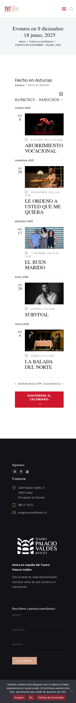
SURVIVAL (37, 314)
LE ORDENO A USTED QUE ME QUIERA (43, 206)
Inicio (22, 41)
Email (16, 615)
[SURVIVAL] (44, 293)
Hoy (39, 383)
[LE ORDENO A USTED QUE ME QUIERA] (44, 177)
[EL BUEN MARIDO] (44, 238)
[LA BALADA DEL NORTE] (44, 340)
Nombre (18, 630)
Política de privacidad (50, 697)
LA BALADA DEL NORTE (39, 364)
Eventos (20, 85)
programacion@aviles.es (32, 512)
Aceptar (19, 697)
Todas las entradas (41, 41)
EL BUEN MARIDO (35, 264)
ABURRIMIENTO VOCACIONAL (44, 148)
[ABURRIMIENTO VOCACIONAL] (44, 124)
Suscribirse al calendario (39, 397)
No (31, 697)
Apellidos (17, 644)
